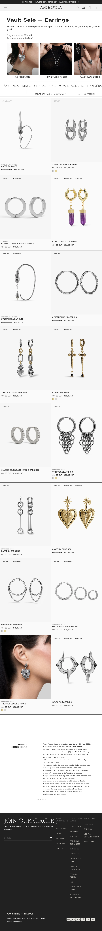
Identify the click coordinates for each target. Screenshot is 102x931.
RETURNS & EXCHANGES (75, 843)
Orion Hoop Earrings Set (65, 627)
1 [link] (43, 723)
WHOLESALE (89, 842)
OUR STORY (89, 824)
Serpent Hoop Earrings (64, 317)
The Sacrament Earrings (14, 393)
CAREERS (88, 829)
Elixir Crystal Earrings (64, 242)
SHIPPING (74, 836)
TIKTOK (59, 834)
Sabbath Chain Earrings (64, 165)
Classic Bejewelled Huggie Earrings (20, 470)
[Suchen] (78, 7)
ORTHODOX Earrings (62, 472)
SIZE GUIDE (74, 849)
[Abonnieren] (49, 837)
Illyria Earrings (60, 393)
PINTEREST (60, 838)
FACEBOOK (60, 843)
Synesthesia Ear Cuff (12, 319)
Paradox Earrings (10, 551)
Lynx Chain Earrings (11, 625)
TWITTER (59, 848)
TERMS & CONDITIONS (75, 868)
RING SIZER (74, 854)
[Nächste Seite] (58, 723)
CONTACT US (75, 826)
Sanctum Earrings (61, 549)
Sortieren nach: (43, 94)
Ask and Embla (20, 919)
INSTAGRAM (60, 829)
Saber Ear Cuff (9, 166)
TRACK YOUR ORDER (75, 888)
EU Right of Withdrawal (75, 896)
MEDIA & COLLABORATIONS (91, 835)
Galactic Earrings (62, 702)
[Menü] (5, 7)
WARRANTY (74, 831)
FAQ (71, 882)
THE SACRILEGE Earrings (13, 704)
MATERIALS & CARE (75, 860)
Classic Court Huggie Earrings (17, 244)
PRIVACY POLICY (73, 876)
